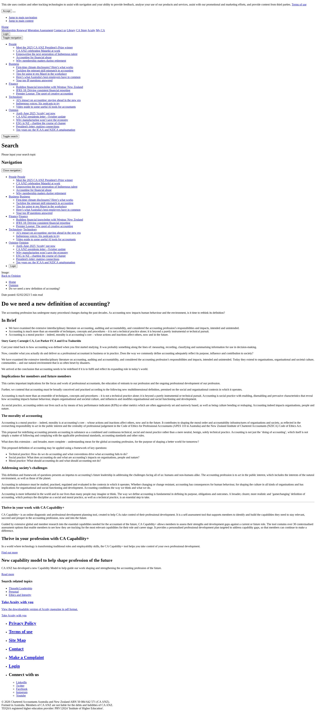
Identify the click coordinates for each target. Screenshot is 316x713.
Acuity (91, 30)
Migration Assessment (40, 30)
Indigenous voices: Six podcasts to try (38, 103)
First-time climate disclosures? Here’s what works (44, 67)
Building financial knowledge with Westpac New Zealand (49, 87)
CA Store (81, 30)
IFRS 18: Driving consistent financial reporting (43, 90)
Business (14, 63)
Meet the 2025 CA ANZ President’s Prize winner (44, 47)
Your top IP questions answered (34, 80)
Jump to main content (21, 20)
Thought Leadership (20, 588)
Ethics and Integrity (20, 594)
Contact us (60, 30)
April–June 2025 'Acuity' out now (35, 113)
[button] (12, 38)
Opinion (13, 110)
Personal (14, 591)
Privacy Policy (22, 623)
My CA (100, 30)
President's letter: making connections (37, 126)
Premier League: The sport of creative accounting (44, 93)
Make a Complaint (26, 657)
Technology (15, 96)
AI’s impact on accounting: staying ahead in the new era (48, 100)
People (13, 44)
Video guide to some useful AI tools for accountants (46, 106)
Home (5, 27)
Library (71, 30)
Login (6, 34)
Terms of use (299, 4)
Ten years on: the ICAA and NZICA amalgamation (45, 129)
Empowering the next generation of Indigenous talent (46, 54)
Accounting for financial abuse (34, 57)
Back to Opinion (11, 275)
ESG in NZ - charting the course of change (41, 123)
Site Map (17, 640)
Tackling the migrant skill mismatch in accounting (44, 70)
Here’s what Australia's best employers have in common (48, 77)
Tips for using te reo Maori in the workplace (41, 73)
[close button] (14, 11)
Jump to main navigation (23, 17)
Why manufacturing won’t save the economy (42, 119)
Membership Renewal (14, 30)
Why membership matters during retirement (41, 60)
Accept (6, 11)
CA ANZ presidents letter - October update (41, 116)
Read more (7, 574)
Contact (16, 648)
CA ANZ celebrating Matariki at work (38, 50)
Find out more (9, 552)
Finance (13, 83)
